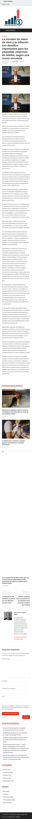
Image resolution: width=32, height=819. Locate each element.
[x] (27, 4)
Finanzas (5, 775)
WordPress (12, 817)
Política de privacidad (9, 800)
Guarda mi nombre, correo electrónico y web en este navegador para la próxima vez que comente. (16, 707)
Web (3, 696)
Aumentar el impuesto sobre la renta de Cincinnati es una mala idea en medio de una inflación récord (15, 412)
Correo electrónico (9, 688)
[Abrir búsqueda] (28, 30)
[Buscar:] (16, 717)
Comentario (6, 659)
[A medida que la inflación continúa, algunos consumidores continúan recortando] (16, 430)
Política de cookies (8, 797)
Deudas (5, 769)
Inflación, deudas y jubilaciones (19, 814)
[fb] (29, 4)
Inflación (5, 778)
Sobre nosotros (7, 802)
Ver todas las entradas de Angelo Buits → (20, 638)
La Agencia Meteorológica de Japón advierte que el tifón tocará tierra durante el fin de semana (15, 739)
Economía (4, 36)
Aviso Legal (6, 791)
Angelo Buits (15, 61)
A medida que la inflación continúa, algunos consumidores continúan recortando (13, 442)
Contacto (5, 794)
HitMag (18, 817)
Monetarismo (7, 781)
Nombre (5, 681)
